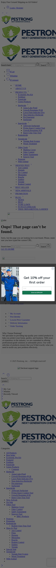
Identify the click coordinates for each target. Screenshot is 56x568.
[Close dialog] (53, 268)
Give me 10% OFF (37, 293)
